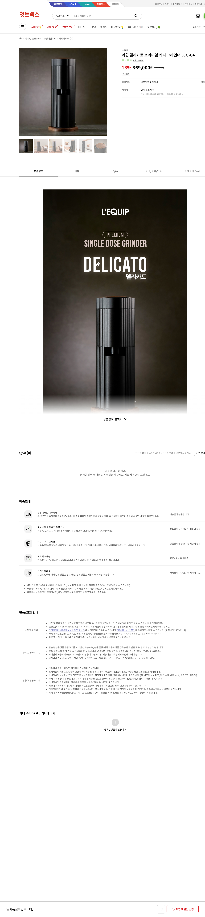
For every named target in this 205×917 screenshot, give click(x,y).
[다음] (108, 93)
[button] (133, 60)
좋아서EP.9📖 (136, 27)
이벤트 (103, 27)
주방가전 (48, 38)
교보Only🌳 (154, 27)
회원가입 (158, 4)
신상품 (92, 27)
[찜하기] (161, 909)
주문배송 (188, 4)
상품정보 (38, 171)
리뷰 (76, 171)
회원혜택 (176, 4)
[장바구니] (198, 16)
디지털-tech (31, 38)
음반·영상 (51, 27)
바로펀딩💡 (117, 27)
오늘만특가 (68, 27)
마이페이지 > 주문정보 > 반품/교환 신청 (67, 630)
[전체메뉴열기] (22, 26)
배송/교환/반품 (154, 171)
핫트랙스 (60, 15)
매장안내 (198, 4)
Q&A (115, 171)
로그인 (167, 4)
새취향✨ (36, 27)
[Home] (20, 38)
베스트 (82, 27)
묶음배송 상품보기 (173, 94)
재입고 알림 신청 (185, 909)
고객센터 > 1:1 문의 (126, 630)
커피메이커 (64, 38)
